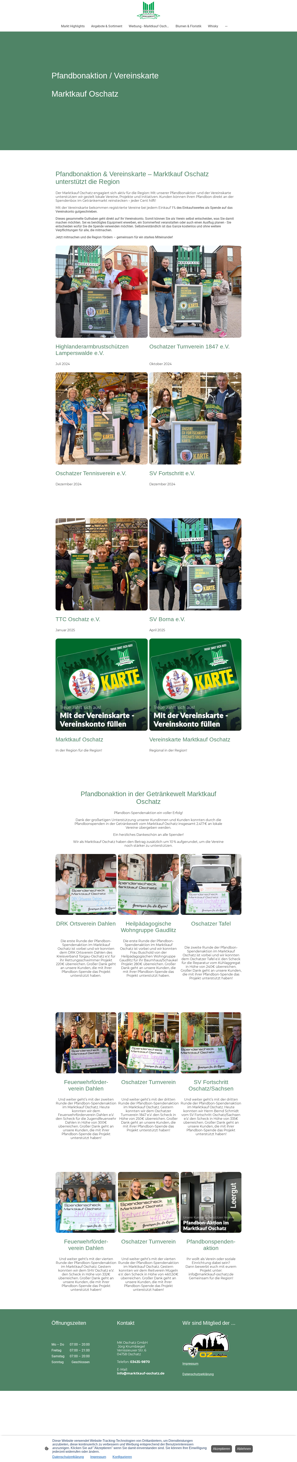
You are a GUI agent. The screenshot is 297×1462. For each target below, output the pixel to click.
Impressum (98, 1457)
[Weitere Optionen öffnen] (226, 26)
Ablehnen (244, 1448)
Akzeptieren (221, 1448)
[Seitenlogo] (149, 10)
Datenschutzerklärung (68, 1457)
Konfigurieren (122, 1457)
